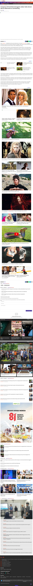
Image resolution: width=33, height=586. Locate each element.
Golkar (2, 285)
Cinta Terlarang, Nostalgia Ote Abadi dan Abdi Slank (11, 528)
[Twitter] (27, 41)
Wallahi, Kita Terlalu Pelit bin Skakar (5, 338)
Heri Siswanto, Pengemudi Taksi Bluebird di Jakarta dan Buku (27, 337)
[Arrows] (1, 327)
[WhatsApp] (28, 41)
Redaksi (2, 10)
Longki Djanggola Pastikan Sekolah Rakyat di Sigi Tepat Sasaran (13, 521)
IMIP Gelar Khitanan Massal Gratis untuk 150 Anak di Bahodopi (10, 463)
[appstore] (3, 573)
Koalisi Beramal (6, 285)
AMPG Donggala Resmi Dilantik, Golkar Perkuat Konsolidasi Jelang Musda (13, 294)
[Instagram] (7, 569)
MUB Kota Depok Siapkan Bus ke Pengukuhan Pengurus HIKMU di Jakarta (14, 531)
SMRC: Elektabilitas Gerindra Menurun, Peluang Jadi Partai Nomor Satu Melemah (14, 291)
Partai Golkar (24, 43)
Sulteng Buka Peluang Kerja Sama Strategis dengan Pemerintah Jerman (23, 481)
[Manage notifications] (31, 584)
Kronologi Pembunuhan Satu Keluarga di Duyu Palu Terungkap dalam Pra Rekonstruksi (16, 361)
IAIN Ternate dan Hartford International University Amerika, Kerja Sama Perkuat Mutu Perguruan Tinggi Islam (16, 539)
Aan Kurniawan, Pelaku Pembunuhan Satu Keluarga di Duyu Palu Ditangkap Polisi (17, 454)
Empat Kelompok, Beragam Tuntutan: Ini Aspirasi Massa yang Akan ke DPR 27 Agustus (16, 524)
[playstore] (7, 573)
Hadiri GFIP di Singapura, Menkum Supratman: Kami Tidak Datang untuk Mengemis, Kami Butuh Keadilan (8, 481)
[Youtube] (9, 569)
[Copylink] (31, 41)
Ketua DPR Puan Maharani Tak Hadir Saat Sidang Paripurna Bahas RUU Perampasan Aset (24, 374)
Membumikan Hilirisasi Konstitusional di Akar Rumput (11, 545)
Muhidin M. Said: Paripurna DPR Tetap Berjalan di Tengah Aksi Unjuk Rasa (12, 394)
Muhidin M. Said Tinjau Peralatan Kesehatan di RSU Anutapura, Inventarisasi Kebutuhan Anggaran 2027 (16, 460)
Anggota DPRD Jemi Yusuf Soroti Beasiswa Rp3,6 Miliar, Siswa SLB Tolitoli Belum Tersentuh (17, 552)
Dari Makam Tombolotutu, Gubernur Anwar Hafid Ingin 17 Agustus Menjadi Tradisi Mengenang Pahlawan (15, 338)
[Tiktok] (10, 569)
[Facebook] (25, 41)
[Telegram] (30, 41)
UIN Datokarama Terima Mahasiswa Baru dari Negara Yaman (8, 495)
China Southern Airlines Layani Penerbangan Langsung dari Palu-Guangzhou (24, 495)
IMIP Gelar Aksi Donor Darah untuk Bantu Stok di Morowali (10, 465)
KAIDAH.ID (3, 43)
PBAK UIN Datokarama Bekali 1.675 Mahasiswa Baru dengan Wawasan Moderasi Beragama (17, 542)
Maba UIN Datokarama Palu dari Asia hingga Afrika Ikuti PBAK (13, 549)
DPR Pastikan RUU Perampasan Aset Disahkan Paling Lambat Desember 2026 (13, 398)
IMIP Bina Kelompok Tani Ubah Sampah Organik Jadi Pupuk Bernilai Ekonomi (8, 374)
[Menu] (1, 1)
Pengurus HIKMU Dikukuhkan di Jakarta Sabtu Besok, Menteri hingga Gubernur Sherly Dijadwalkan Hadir (16, 535)
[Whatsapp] (4, 569)
